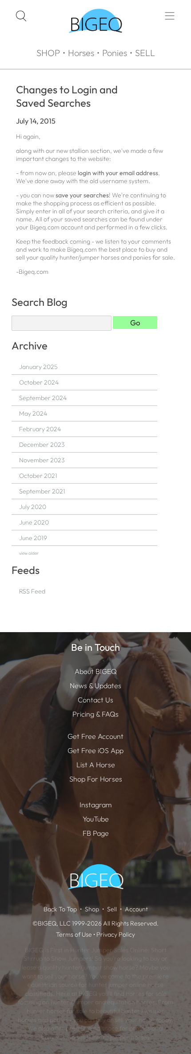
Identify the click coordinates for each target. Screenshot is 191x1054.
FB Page (96, 833)
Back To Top (60, 909)
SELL (145, 52)
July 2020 (32, 507)
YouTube (96, 818)
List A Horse (95, 764)
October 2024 (39, 382)
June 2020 (34, 522)
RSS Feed (32, 591)
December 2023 (41, 445)
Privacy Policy (115, 934)
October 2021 (38, 476)
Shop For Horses (95, 778)
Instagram (95, 804)
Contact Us (95, 699)
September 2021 (42, 491)
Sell (112, 909)
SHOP (48, 52)
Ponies (114, 52)
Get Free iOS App (95, 750)
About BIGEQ (96, 671)
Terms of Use (74, 934)
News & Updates (95, 685)
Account (136, 909)
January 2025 (38, 367)
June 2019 (33, 538)
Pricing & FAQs (95, 713)
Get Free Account (95, 736)
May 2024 (33, 413)
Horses (81, 52)
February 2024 (40, 429)
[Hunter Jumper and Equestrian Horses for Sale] (95, 40)
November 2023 (41, 460)
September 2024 (43, 398)
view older (29, 553)
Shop (92, 909)
